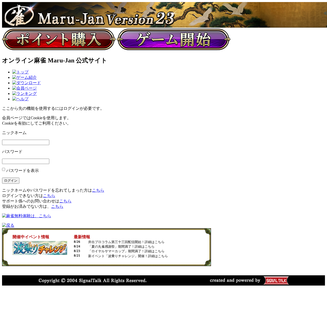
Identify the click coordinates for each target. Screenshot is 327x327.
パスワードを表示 (22, 170)
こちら (98, 190)
